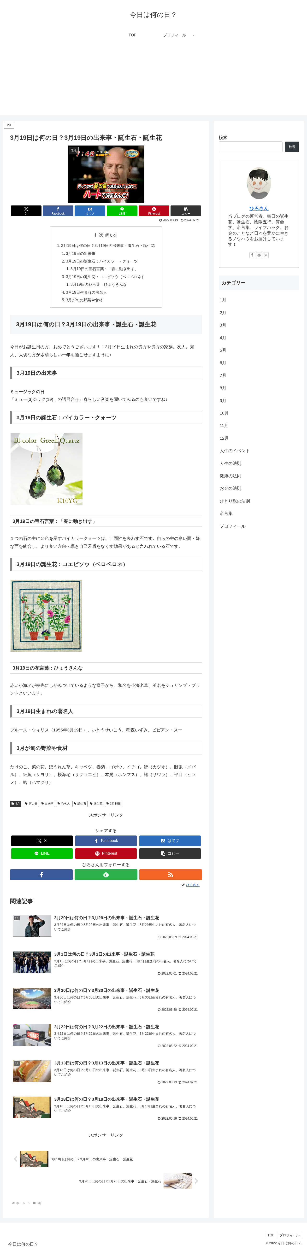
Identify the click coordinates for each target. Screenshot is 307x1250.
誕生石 (81, 803)
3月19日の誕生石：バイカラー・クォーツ (102, 261)
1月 (223, 300)
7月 (223, 375)
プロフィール (233, 526)
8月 (223, 388)
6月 (223, 362)
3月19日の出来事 (80, 253)
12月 (224, 438)
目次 (99, 234)
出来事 (49, 803)
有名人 (65, 803)
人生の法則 (230, 463)
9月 (223, 400)
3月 (17, 803)
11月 (224, 425)
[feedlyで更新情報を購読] (106, 874)
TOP (270, 1235)
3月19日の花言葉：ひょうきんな (99, 284)
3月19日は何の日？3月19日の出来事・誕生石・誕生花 (108, 245)
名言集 (226, 513)
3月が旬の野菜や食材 (84, 300)
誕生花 (98, 803)
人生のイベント (235, 450)
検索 (223, 137)
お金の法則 (230, 488)
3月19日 (115, 803)
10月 (224, 413)
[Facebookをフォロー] (41, 874)
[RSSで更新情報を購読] (170, 874)
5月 (223, 350)
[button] (186, 210)
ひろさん (259, 208)
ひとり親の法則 (235, 500)
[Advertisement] (153, 81)
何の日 (33, 803)
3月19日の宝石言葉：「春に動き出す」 (104, 269)
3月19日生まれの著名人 (86, 292)
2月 (223, 312)
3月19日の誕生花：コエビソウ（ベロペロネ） (105, 277)
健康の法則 (230, 475)
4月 (223, 337)
